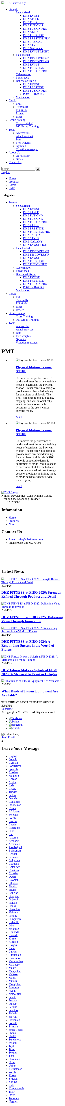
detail (19, 416)
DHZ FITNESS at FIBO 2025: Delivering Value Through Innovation (32, 619)
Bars (18, 139)
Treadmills (22, 106)
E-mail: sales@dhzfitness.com (26, 539)
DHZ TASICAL (32, 41)
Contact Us (15, 162)
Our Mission (23, 155)
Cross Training (24, 123)
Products (14, 181)
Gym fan (21, 146)
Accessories (22, 132)
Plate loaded (23, 54)
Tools (12, 129)
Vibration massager (27, 149)
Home (12, 178)
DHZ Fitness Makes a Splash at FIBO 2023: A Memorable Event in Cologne (29, 672)
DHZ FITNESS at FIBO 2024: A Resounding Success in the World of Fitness (27, 645)
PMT (19, 103)
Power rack (22, 77)
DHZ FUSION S (33, 25)
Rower (20, 113)
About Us (14, 152)
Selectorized (23, 12)
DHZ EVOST (31, 15)
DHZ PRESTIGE (33, 35)
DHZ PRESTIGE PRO (36, 38)
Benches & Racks (26, 80)
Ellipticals (21, 110)
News (19, 159)
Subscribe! (7, 708)
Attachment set (24, 136)
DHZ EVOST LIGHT (36, 51)
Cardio (12, 100)
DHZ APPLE (31, 18)
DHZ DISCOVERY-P (36, 58)
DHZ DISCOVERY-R (36, 61)
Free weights (23, 142)
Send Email (8, 737)
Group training (17, 119)
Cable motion (23, 74)
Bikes (19, 116)
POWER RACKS (33, 93)
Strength (13, 9)
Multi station (23, 97)
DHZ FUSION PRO (35, 28)
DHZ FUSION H (33, 22)
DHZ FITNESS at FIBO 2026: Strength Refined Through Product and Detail (31, 594)
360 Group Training (27, 126)
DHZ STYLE (31, 45)
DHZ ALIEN (31, 31)
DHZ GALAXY (33, 48)
